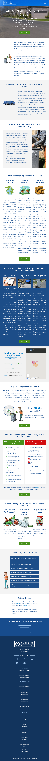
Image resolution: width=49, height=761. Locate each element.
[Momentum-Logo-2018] (9, 3)
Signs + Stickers (24, 737)
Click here (6, 375)
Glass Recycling (24, 692)
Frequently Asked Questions (24, 735)
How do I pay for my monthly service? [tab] (21, 576)
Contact (24, 719)
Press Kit (24, 724)
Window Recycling (24, 704)
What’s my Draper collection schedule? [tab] (21, 564)
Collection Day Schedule (24, 675)
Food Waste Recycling (24, 697)
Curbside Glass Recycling (24, 670)
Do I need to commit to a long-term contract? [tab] (22, 572)
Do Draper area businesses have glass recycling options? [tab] (23, 585)
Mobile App (24, 742)
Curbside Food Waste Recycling (24, 684)
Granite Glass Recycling (25, 627)
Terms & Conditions (24, 751)
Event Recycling (24, 701)
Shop (24, 717)
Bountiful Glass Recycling (25, 629)
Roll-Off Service (24, 699)
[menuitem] (44, 3)
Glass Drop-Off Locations (24, 673)
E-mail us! (25, 651)
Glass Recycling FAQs (24, 677)
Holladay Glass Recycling (25, 630)
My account (24, 732)
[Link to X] (17, 663)
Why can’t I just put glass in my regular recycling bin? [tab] (23, 559)
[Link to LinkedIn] (32, 658)
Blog (24, 721)
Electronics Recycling (24, 706)
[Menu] (44, 3)
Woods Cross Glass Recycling (25, 625)
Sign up (18, 603)
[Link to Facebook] (17, 658)
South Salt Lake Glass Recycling (25, 632)
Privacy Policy (24, 749)
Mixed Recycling (24, 694)
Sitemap (24, 746)
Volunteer (24, 726)
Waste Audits (24, 708)
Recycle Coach (24, 739)
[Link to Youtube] (24, 663)
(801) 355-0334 (26, 605)
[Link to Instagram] (24, 658)
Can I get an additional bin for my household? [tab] (23, 568)
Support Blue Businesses (24, 744)
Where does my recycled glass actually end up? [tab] (23, 580)
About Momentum (24, 714)
